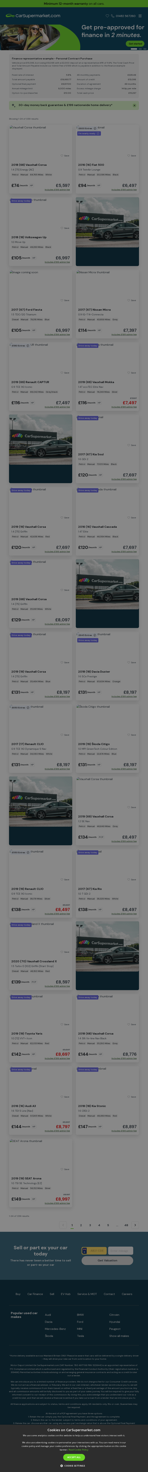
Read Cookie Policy (78, 1449)
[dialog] (74, 1448)
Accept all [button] (74, 1457)
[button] (74, 1466)
